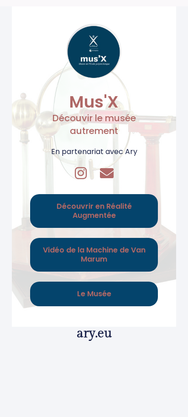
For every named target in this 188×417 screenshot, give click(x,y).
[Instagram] (81, 173)
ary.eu (94, 333)
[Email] (107, 173)
